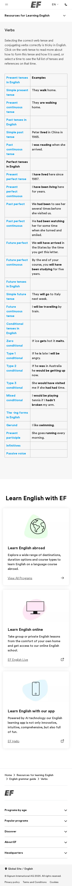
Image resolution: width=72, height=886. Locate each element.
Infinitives (13, 445)
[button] (6, 4)
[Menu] (64, 16)
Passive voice (16, 453)
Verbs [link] (44, 778)
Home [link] (8, 775)
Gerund (11, 425)
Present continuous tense (14, 107)
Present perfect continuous (14, 191)
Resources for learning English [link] (35, 775)
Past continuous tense (14, 149)
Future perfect (17, 243)
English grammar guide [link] (22, 778)
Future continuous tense (14, 311)
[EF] (36, 5)
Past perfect (15, 204)
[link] (27, 15)
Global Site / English (20, 868)
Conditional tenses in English (14, 328)
